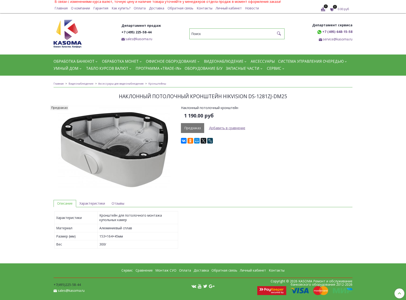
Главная (61, 8)
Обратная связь (180, 8)
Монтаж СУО (165, 270)
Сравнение (144, 270)
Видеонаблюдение (223, 61)
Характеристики (92, 203)
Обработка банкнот (74, 61)
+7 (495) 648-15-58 (336, 31)
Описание (65, 203)
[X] (203, 141)
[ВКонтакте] (184, 141)
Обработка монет (120, 61)
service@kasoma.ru (337, 39)
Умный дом (66, 68)
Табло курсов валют (107, 68)
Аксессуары (263, 61)
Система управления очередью (311, 61)
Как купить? (121, 8)
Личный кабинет (229, 8)
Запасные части (242, 68)
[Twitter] (205, 286)
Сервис (274, 68)
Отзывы (118, 203)
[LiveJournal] (210, 141)
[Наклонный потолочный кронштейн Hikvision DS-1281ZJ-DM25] (114, 147)
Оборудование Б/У (204, 68)
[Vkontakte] (193, 286)
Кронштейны (157, 83)
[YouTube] (200, 286)
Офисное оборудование (171, 61)
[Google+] (212, 286)
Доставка (156, 8)
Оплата (140, 8)
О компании (80, 8)
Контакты (204, 8)
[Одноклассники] (190, 141)
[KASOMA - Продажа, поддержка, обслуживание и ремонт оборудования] (68, 32)
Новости (252, 8)
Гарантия (100, 8)
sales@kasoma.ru (138, 39)
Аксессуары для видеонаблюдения (121, 83)
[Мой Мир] (197, 141)
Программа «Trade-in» (158, 68)
